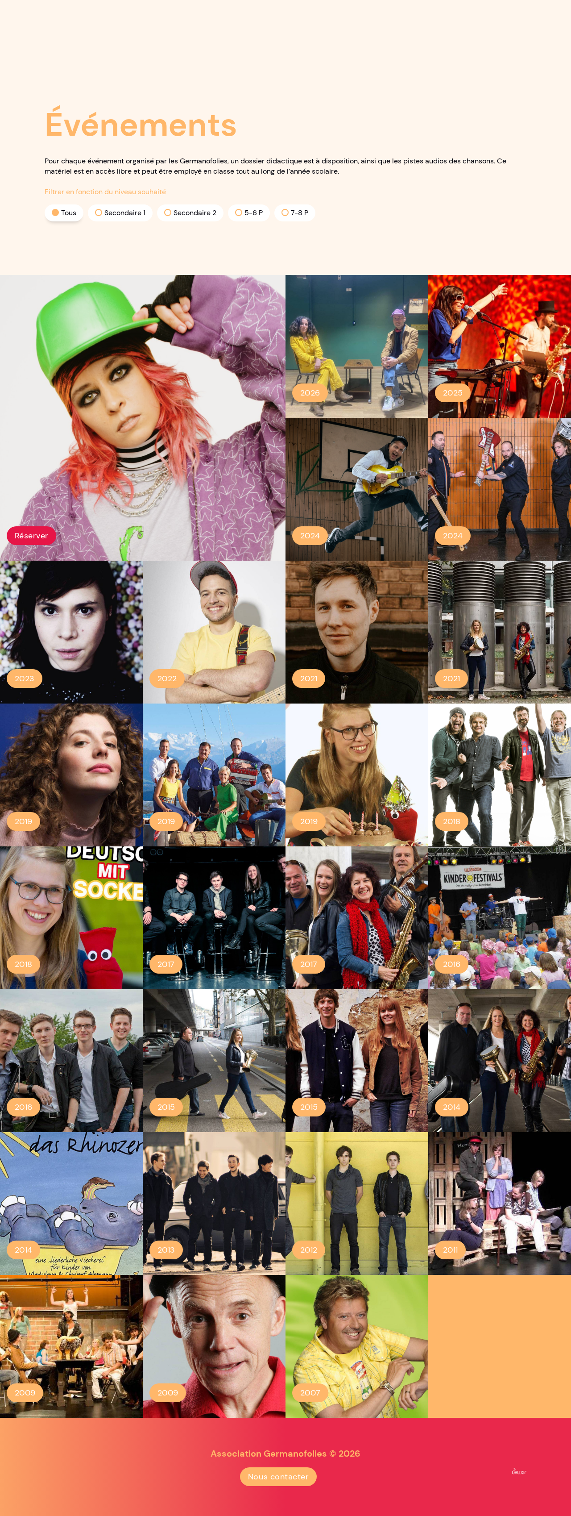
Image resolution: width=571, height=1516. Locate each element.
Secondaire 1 (124, 212)
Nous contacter (278, 1477)
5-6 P (253, 212)
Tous (68, 212)
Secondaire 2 (195, 212)
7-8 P (299, 212)
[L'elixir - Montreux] (519, 1470)
